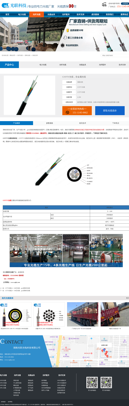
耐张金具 (30, 383)
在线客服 (125, 3)
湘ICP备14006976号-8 (67, 404)
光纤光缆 (36, 14)
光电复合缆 (16, 392)
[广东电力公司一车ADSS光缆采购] (83, 326)
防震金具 (30, 385)
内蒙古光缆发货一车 (115, 328)
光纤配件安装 (61, 392)
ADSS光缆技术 (61, 380)
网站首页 (12, 55)
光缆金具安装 (61, 388)
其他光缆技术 (61, 390)
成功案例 (95, 14)
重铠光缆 (16, 385)
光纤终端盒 (44, 383)
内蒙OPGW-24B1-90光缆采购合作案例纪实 (48, 328)
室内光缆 (16, 395)
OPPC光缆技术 (61, 385)
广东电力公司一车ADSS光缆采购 (81, 328)
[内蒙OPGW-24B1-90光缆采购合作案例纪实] (49, 326)
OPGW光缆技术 (61, 383)
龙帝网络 (10, 401)
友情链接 (3, 401)
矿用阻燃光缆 (17, 388)
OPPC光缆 (3, 385)
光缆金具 (51, 14)
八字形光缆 (16, 390)
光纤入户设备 (45, 390)
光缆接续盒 (44, 385)
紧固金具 (30, 390)
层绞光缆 (27, 55)
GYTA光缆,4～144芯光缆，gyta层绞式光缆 (17, 290)
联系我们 (110, 14)
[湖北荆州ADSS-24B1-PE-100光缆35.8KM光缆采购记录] (16, 326)
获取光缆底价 (110, 110)
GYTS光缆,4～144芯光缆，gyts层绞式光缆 (17, 288)
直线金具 (30, 380)
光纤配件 (66, 14)
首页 (7, 14)
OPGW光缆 (3, 383)
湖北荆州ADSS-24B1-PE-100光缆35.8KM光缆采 (14, 328)
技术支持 (80, 14)
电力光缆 (22, 14)
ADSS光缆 (3, 380)
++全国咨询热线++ (78, 111)
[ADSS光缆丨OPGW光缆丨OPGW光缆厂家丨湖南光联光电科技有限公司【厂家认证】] (39, 5)
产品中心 (9, 64)
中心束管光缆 (17, 383)
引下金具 (30, 388)
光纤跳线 (44, 380)
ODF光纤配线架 (46, 388)
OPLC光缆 (3, 388)
